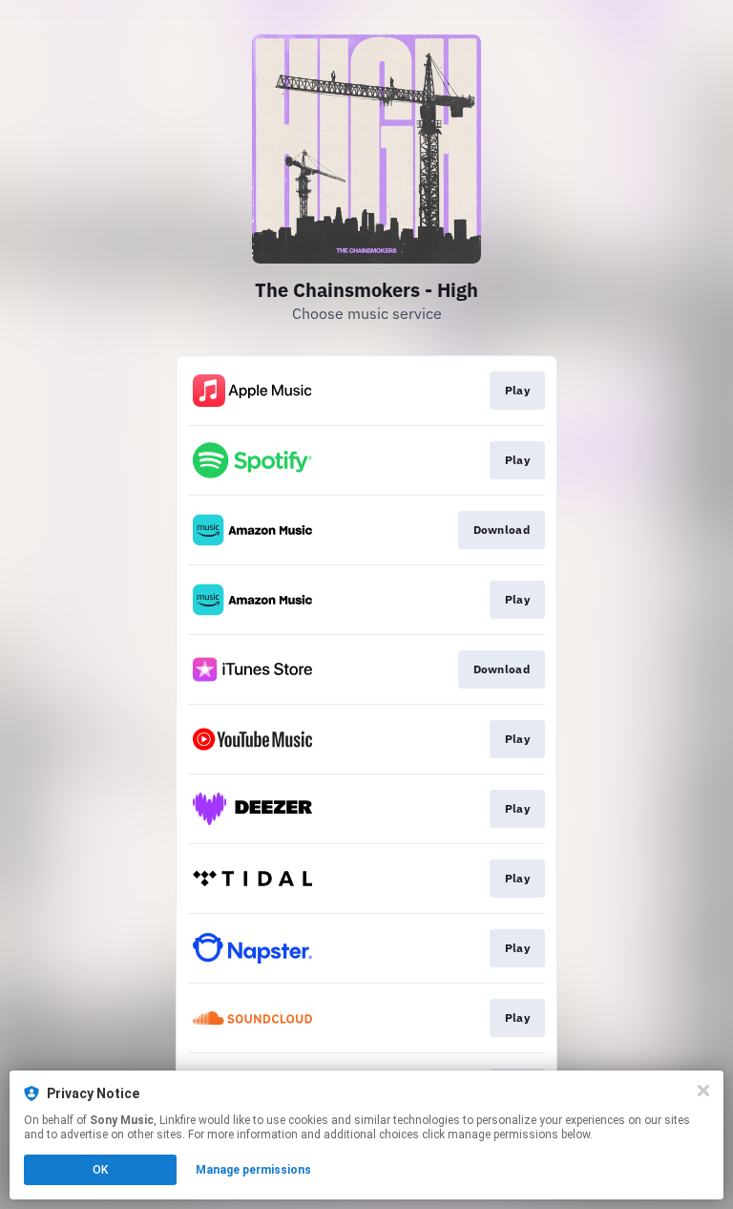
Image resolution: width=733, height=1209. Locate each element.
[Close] (703, 1090)
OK (100, 1170)
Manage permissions (253, 1170)
